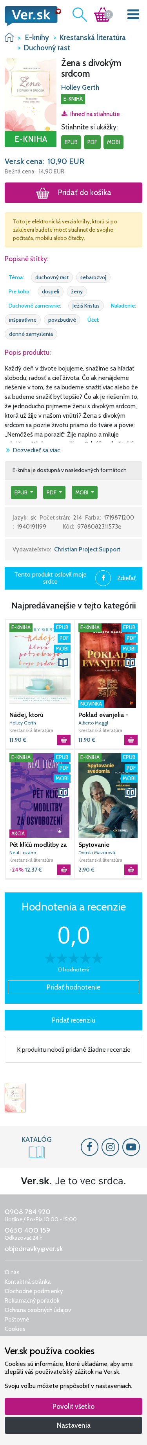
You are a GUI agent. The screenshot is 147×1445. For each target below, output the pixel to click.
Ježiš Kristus (86, 305)
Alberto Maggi (93, 723)
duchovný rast (52, 277)
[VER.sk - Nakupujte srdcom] (30, 16)
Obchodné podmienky (34, 1291)
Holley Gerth (80, 87)
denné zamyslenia (31, 333)
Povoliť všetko (73, 1406)
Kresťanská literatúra (31, 730)
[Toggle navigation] (133, 16)
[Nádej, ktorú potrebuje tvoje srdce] (40, 665)
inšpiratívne (22, 319)
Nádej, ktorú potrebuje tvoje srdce (39, 715)
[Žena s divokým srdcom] (15, 1097)
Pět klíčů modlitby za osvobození (38, 845)
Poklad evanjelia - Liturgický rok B (103, 715)
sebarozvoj (93, 277)
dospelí (50, 291)
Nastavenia (74, 1425)
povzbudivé (62, 319)
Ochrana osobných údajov (38, 1310)
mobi (113, 142)
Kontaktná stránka (28, 1281)
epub (71, 142)
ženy (77, 291)
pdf (92, 142)
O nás (12, 1272)
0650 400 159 (27, 1230)
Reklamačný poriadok (32, 1300)
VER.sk (9, 37)
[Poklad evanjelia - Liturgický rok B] (108, 665)
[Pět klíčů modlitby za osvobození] (40, 795)
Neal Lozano (22, 852)
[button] (30, 93)
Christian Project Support (87, 549)
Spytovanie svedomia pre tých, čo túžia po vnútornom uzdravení (105, 845)
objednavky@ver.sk (34, 1248)
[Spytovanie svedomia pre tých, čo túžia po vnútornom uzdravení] (108, 795)
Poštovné (17, 1319)
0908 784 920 (28, 1211)
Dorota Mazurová (96, 852)
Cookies (15, 1329)
